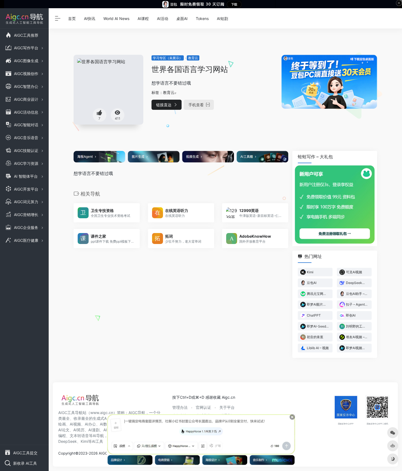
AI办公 (90, 424)
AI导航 (98, 435)
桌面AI (182, 18)
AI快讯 (89, 18)
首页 (72, 18)
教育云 (193, 58)
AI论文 (63, 429)
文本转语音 (79, 435)
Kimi (84, 441)
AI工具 (97, 441)
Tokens (202, 18)
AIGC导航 (137, 412)
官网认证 (203, 407)
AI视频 (75, 424)
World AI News (116, 18)
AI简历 (79, 429)
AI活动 (162, 18)
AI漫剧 (94, 429)
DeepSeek (67, 441)
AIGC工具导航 (70, 412)
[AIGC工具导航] (80, 401)
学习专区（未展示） (167, 58)
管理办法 (180, 407)
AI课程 (143, 18)
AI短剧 (222, 18)
